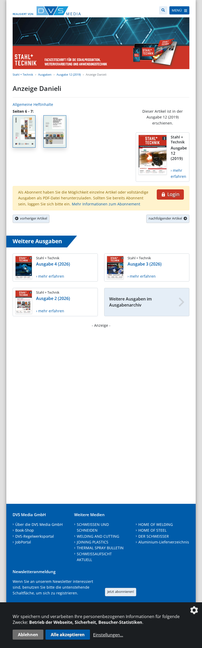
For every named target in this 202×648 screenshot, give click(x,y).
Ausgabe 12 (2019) (69, 74)
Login (172, 194)
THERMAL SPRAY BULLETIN (100, 547)
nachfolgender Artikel (166, 218)
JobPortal (23, 542)
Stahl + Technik (23, 74)
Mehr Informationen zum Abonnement (106, 203)
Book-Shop (24, 530)
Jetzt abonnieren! (120, 591)
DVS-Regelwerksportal (34, 536)
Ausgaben (45, 74)
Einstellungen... (108, 635)
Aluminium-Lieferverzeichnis (163, 542)
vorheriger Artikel (32, 218)
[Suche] (163, 10)
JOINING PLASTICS (92, 542)
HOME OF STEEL (152, 530)
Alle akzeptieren (68, 634)
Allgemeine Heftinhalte (33, 104)
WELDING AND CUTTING (98, 536)
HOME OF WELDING (155, 524)
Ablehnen (28, 634)
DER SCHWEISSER (153, 536)
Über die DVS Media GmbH (39, 524)
